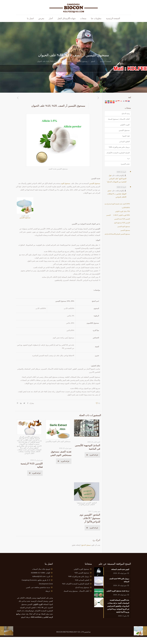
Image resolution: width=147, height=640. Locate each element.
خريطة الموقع (26, 617)
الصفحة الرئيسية (105, 61)
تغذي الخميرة (125, 164)
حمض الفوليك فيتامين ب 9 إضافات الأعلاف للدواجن (116, 194)
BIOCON (59, 632)
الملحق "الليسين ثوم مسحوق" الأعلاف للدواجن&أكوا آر (90, 518)
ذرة (128, 158)
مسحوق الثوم (65, 183)
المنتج (93, 61)
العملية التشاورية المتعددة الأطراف (118, 153)
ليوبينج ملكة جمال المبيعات (41, 569)
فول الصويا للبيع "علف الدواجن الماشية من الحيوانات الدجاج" (116, 178)
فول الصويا (126, 136)
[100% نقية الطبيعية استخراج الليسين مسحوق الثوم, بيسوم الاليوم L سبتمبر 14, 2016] (145, 630)
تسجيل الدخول (86, 545)
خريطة (47, 591)
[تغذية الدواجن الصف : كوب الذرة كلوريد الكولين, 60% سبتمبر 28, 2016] (2, 630)
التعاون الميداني (124, 141)
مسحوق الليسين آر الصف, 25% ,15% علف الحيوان (54, 61)
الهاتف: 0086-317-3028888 (40, 573)
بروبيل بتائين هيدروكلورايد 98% (119, 147)
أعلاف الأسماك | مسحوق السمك (119, 119)
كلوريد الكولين (125, 125)
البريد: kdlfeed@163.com (41, 576)
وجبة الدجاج (126, 113)
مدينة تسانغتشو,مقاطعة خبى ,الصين (38, 587)
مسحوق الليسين (81, 61)
